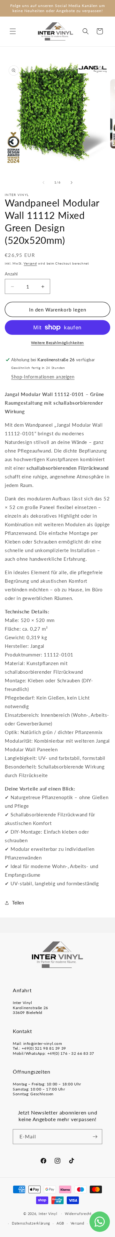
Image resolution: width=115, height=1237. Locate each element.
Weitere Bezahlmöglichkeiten (57, 342)
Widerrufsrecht (78, 1213)
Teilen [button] (18, 902)
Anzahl (11, 273)
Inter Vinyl (48, 1213)
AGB (60, 1223)
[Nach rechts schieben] (72, 183)
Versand (30, 263)
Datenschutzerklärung (31, 1223)
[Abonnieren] (95, 1136)
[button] (13, 31)
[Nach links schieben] (43, 183)
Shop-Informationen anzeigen (42, 376)
